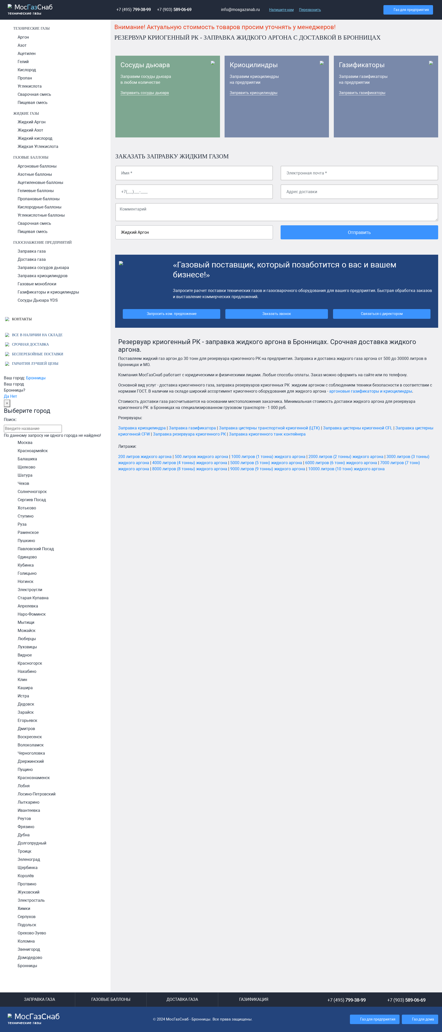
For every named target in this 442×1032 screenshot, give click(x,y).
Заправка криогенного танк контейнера (267, 434)
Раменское (28, 532)
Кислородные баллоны (39, 207)
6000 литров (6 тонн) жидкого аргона (341, 462)
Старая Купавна (33, 597)
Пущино (25, 769)
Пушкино (26, 540)
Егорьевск (27, 720)
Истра (23, 696)
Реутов (24, 818)
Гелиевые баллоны (36, 190)
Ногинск (26, 581)
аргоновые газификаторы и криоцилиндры (370, 391)
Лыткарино (28, 802)
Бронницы (36, 378)
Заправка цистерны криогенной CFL (357, 428)
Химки (24, 908)
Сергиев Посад (32, 499)
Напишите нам (281, 10)
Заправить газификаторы (362, 92)
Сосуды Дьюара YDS (38, 300)
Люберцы (27, 638)
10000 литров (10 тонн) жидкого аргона (346, 468)
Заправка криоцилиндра (142, 428)
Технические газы (31, 28)
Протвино (27, 884)
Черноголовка (31, 753)
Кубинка (26, 565)
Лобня (24, 785)
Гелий (23, 61)
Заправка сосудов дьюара (43, 267)
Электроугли (30, 589)
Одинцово (27, 557)
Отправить (359, 232)
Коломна (26, 941)
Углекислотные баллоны (41, 215)
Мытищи (26, 622)
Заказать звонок (276, 314)
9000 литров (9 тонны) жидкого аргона (267, 468)
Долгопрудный (32, 843)
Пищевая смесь (33, 102)
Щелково (26, 467)
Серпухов (27, 916)
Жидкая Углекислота (38, 146)
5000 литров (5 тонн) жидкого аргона (266, 462)
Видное (25, 655)
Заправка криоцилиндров (43, 275)
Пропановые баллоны (39, 198)
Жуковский (28, 892)
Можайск (27, 630)
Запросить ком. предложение (171, 314)
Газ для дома (423, 1019)
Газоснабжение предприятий (42, 242)
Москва (25, 442)
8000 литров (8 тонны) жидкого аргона (189, 468)
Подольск (27, 924)
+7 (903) (174, 9)
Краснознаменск (34, 777)
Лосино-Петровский (37, 794)
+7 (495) (133, 9)
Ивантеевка (29, 810)
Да (6, 396)
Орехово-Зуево (32, 933)
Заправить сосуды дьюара (144, 92)
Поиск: (10, 419)
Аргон (23, 37)
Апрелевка (28, 606)
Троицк (24, 851)
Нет (13, 396)
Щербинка (28, 867)
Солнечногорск (32, 491)
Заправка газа (32, 251)
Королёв (26, 875)
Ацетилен (27, 53)
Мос (34, 1019)
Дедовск (26, 704)
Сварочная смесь (34, 94)
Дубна (24, 834)
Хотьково (27, 508)
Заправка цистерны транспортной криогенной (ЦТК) (269, 428)
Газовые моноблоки (37, 284)
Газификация (253, 999)
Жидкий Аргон (32, 122)
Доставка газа (32, 259)
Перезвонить (310, 10)
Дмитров (26, 728)
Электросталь (31, 900)
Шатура (25, 475)
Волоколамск (31, 745)
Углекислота (30, 86)
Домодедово (30, 957)
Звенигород (29, 949)
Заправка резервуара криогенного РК (189, 434)
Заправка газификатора (192, 428)
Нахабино (27, 671)
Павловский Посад (36, 548)
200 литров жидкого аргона (145, 456)
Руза (22, 524)
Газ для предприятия (411, 10)
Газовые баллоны (30, 157)
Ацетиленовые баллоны (40, 182)
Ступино (26, 516)
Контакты (21, 319)
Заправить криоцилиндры (254, 92)
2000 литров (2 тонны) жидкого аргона (345, 456)
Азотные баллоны (35, 174)
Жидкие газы (26, 113)
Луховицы (27, 646)
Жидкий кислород (35, 138)
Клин (22, 679)
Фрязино (26, 826)
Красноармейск (33, 450)
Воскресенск (30, 736)
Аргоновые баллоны (37, 166)
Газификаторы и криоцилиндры (48, 292)
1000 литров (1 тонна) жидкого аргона (268, 456)
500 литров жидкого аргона (201, 456)
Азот (22, 45)
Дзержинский (31, 761)
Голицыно (27, 573)
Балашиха (27, 458)
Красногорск (30, 663)
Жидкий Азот (30, 130)
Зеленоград (29, 859)
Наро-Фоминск (32, 614)
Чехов (23, 483)
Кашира (25, 687)
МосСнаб (30, 10)
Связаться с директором (382, 314)
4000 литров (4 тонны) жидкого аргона (189, 462)
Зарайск (26, 712)
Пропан (25, 78)
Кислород (27, 69)
